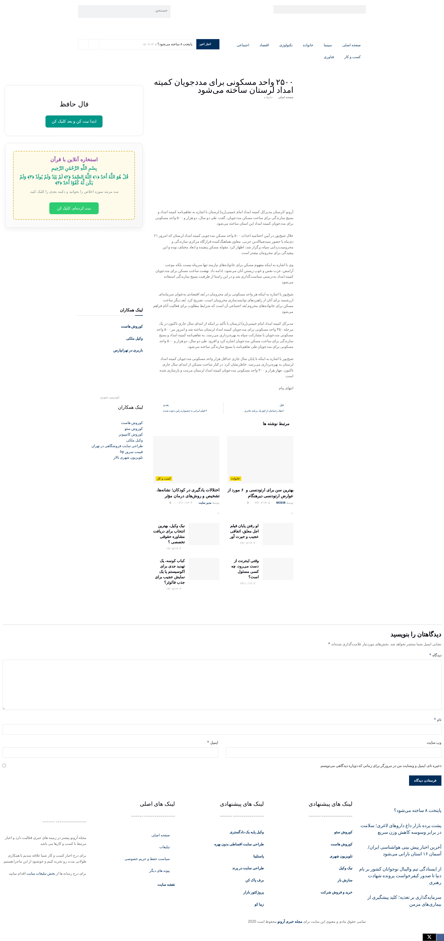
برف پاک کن (254, 880)
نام (437, 719)
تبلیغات (164, 847)
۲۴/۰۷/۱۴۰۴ (248, 543)
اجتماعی (243, 45)
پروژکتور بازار (253, 892)
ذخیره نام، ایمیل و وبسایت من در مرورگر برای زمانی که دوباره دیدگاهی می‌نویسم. (380, 766)
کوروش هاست (132, 326)
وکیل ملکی (134, 338)
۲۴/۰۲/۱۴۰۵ (263, 502)
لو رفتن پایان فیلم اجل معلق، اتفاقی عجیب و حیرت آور (244, 531)
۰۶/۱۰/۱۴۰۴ (185, 502)
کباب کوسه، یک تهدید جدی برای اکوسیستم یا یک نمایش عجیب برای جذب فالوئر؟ (170, 571)
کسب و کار (352, 57)
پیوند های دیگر (159, 870)
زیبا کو (259, 904)
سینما (328, 45)
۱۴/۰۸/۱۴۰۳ (174, 589)
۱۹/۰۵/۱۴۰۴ (174, 548)
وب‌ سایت (434, 742)
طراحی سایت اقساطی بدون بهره (239, 844)
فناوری (329, 57)
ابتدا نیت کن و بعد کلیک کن (74, 121)
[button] (319, 9)
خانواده (308, 45)
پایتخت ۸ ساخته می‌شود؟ (175, 44)
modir (280, 502)
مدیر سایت (205, 502)
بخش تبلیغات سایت (40, 873)
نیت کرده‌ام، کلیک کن (74, 208)
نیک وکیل (346, 868)
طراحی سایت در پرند (248, 868)
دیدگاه (435, 655)
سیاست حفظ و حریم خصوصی (147, 859)
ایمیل (212, 742)
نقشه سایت (166, 884)
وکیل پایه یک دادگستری (247, 832)
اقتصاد (264, 45)
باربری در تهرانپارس (128, 350)
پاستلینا (258, 856)
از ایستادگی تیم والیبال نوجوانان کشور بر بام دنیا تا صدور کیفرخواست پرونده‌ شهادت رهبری (400, 875)
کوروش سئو (343, 832)
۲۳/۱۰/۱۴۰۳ (248, 583)
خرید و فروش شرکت (337, 892)
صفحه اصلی (351, 45)
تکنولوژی (286, 45)
